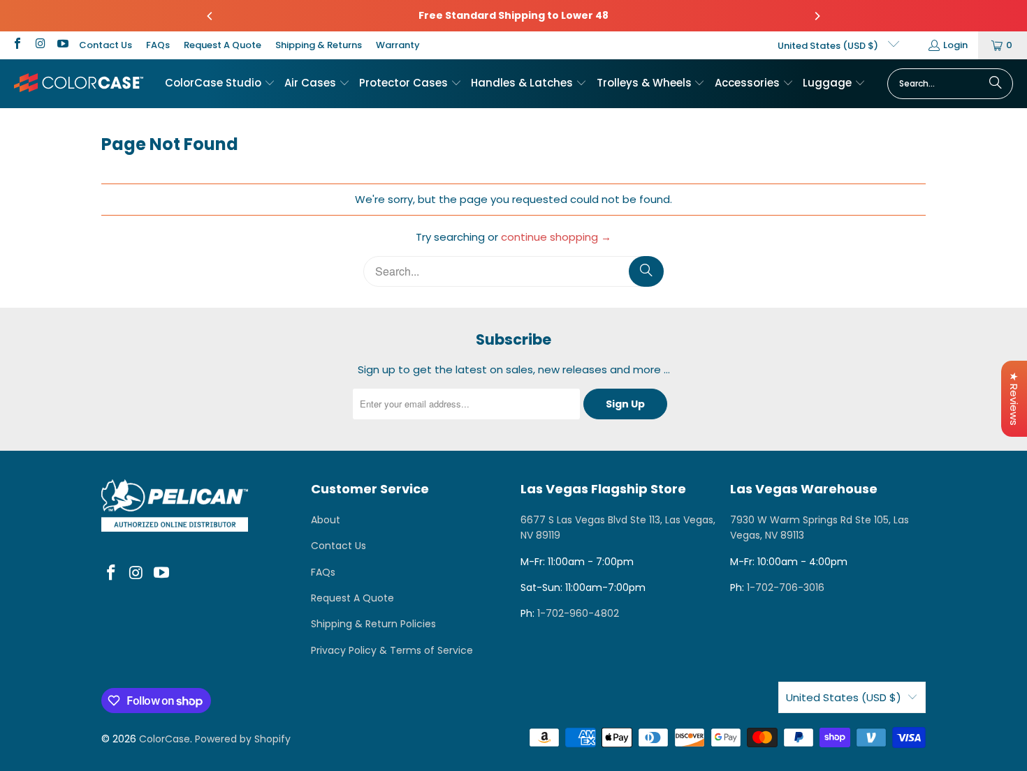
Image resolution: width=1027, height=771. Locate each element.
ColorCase (164, 739)
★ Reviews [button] (1014, 399)
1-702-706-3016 (785, 587)
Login (955, 45)
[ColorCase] (78, 83)
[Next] (816, 16)
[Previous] (210, 16)
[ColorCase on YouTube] (62, 45)
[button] (220, 83)
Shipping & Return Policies (373, 624)
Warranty (398, 45)
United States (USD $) (829, 45)
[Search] (995, 83)
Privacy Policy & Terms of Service (392, 650)
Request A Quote (222, 45)
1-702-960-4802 (578, 613)
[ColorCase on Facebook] (16, 45)
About (325, 520)
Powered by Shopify (243, 739)
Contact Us (105, 45)
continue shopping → (556, 237)
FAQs (158, 45)
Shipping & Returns (318, 45)
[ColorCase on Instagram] (39, 45)
